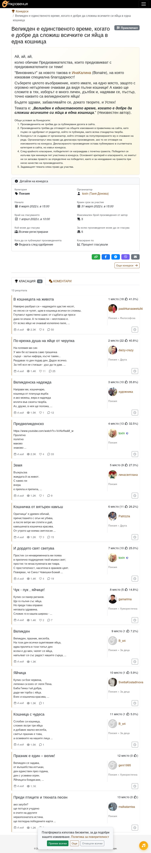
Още (74, 843)
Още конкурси (125, 265)
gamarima (125, 599)
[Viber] (125, 257)
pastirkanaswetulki (131, 308)
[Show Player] (143, 845)
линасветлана (128, 474)
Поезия (112, 318)
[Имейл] (135, 257)
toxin (122, 433)
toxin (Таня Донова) (95, 193)
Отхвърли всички (92, 843)
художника (126, 391)
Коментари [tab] (62, 281)
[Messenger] (115, 257)
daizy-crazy (126, 350)
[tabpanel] (75, 561)
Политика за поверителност (90, 837)
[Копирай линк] (96, 257)
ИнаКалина (81, 72)
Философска (127, 318)
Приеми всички (58, 843)
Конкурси (21, 11)
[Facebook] (106, 257)
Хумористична (128, 608)
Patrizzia (124, 516)
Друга (123, 359)
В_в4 (122, 640)
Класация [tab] (30, 281)
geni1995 (125, 765)
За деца (125, 650)
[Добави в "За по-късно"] (135, 329)
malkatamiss (127, 806)
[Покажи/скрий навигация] (143, 4)
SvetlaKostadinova (131, 682)
